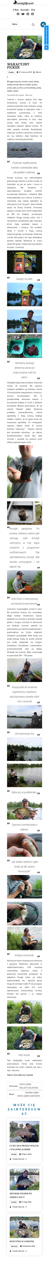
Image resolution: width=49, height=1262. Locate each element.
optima (34, 85)
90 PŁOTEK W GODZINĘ (22, 1241)
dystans (18, 82)
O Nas (16, 9)
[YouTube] (22, 14)
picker (9, 88)
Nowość (14, 1246)
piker (14, 88)
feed (31, 82)
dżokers (25, 82)
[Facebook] (18, 14)
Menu (14, 24)
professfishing (30, 88)
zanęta (15, 91)
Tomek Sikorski (18, 1159)
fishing (9, 85)
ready (39, 88)
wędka (9, 91)
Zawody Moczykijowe (46, 36)
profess (20, 88)
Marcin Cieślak (25, 85)
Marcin (38, 72)
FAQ (33, 9)
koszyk (16, 85)
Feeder (11, 72)
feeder (36, 82)
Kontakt (25, 9)
